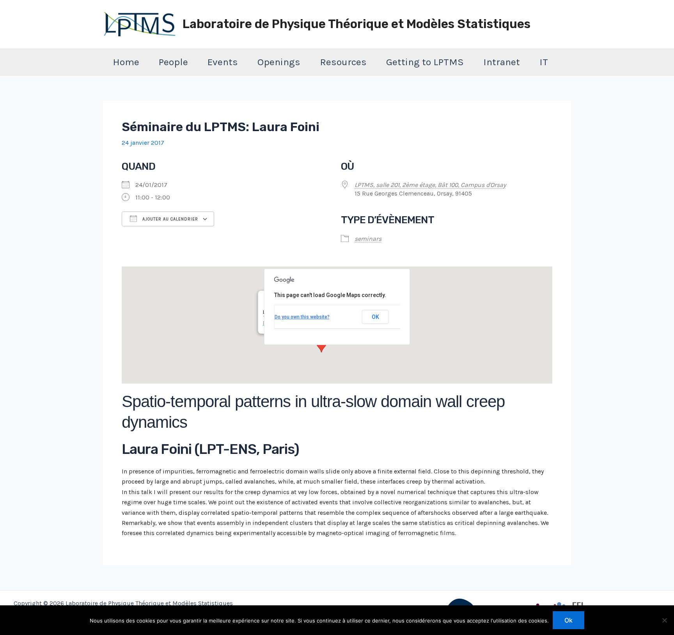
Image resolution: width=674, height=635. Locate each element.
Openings (278, 62)
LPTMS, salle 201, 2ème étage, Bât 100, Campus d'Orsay (430, 185)
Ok (568, 620)
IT (543, 62)
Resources (343, 62)
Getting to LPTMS (425, 62)
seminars (368, 238)
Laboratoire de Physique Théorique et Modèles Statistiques (356, 24)
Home (126, 62)
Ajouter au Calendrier (169, 219)
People (173, 62)
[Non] (664, 620)
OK (375, 317)
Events (223, 62)
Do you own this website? (302, 317)
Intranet (501, 62)
